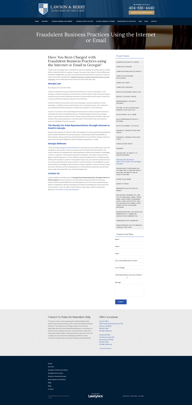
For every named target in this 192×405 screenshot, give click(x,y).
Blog (146, 21)
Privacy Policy (133, 396)
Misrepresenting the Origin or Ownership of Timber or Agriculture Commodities (129, 214)
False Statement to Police (127, 126)
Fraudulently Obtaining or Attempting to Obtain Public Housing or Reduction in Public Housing (128, 171)
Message (118, 282)
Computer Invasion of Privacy (129, 71)
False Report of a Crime (126, 114)
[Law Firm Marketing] (96, 395)
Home (37, 21)
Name (117, 239)
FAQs (140, 21)
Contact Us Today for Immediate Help (69, 317)
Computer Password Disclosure (124, 77)
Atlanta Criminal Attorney (105, 21)
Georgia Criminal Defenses (69, 148)
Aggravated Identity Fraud (127, 62)
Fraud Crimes (122, 56)
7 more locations (105, 348)
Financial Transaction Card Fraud (128, 131)
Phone (117, 246)
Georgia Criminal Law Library (62, 21)
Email (117, 253)
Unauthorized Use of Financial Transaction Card (129, 226)
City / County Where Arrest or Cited (126, 260)
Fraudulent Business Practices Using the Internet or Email (129, 162)
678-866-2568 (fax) (105, 331)
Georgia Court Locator (84, 21)
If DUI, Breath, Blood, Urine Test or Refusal (128, 275)
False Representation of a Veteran (127, 120)
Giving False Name (123, 179)
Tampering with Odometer (127, 220)
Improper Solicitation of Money (127, 189)
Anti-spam (141, 396)
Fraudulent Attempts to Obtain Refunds (126, 154)
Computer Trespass (124, 87)
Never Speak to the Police (127, 21)
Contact (154, 21)
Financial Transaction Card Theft (128, 138)
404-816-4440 (141, 7)
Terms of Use (126, 396)
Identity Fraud (122, 184)
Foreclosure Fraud (124, 144)
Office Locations (108, 317)
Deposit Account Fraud (126, 96)
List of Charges (120, 268)
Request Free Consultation (142, 12)
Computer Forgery (124, 67)
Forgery (119, 148)
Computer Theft (123, 83)
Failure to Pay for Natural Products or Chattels (127, 109)
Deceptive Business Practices (128, 92)
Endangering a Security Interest (126, 102)
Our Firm (45, 21)
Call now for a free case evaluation (67, 189)
